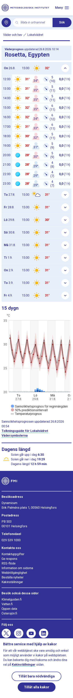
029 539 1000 (11, 540)
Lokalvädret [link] (35, 35)
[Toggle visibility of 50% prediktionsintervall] (29, 410)
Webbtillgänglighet (14, 573)
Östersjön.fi (9, 613)
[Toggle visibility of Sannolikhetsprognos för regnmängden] (39, 406)
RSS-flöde (9, 563)
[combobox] (35, 22)
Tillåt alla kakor (36, 687)
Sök (62, 22)
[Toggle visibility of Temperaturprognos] (26, 414)
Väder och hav (12, 35)
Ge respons (9, 559)
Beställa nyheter (13, 577)
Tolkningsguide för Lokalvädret (25, 431)
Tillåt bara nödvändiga (36, 676)
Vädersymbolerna (15, 435)
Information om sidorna (17, 568)
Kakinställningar (12, 582)
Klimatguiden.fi (12, 599)
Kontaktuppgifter (13, 554)
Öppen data (9, 609)
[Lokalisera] (6, 22)
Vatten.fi (7, 604)
